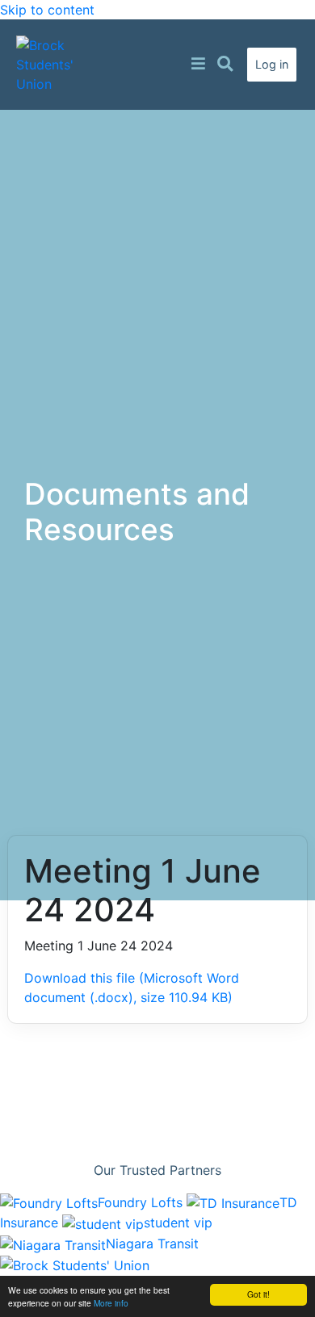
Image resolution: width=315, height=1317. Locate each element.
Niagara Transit (152, 1243)
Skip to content (47, 10)
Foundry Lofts (142, 1202)
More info (111, 1303)
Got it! (258, 1294)
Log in (271, 64)
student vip (178, 1222)
